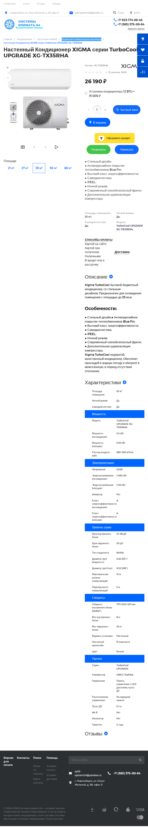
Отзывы (41, 3)
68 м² (67, 168)
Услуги (26, 3)
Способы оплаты (98, 239)
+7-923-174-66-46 (129, 20)
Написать (126, 149)
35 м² (39, 168)
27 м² (24, 168)
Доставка (122, 252)
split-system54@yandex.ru (89, 12)
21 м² (11, 168)
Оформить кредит (118, 138)
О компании (10, 3)
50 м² (53, 168)
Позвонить (99, 149)
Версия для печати (8, 761)
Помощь (56, 3)
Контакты (23, 757)
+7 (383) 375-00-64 (130, 24)
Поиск (37, 757)
